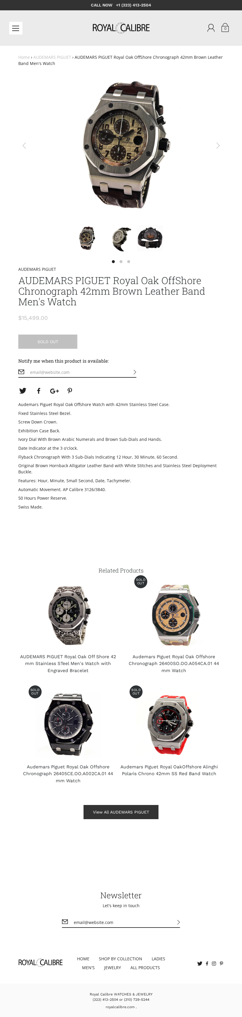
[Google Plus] (54, 391)
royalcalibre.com (120, 1007)
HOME (83, 958)
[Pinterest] (70, 391)
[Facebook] (38, 391)
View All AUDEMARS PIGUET (121, 812)
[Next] (218, 145)
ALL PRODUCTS (145, 967)
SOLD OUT (47, 341)
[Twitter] (22, 391)
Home (24, 57)
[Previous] (24, 145)
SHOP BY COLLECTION (120, 958)
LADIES (158, 958)
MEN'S (88, 967)
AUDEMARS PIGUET (52, 57)
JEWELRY (112, 967)
